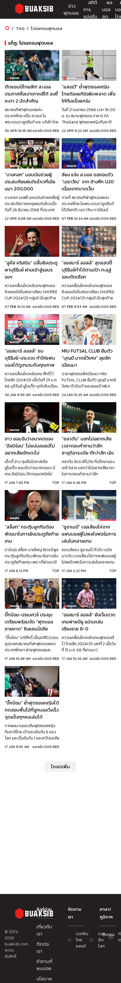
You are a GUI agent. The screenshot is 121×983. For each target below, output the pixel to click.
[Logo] (34, 9)
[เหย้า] (7, 28)
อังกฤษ (105, 935)
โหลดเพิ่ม (60, 766)
